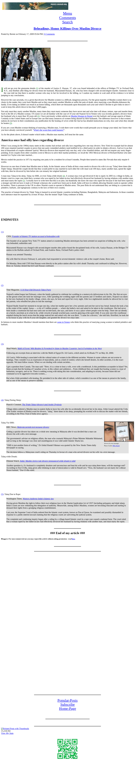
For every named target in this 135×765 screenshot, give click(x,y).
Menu (67, 13)
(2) (2, 285)
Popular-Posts (67, 700)
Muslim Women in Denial (81, 116)
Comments (67, 17)
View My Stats (7, 733)
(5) (2, 494)
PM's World (116, 446)
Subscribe (67, 704)
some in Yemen (63, 322)
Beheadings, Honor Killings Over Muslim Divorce (67, 28)
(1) (2, 232)
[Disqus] (67, 588)
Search (67, 22)
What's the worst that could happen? (49, 130)
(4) (2, 400)
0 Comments (49, 34)
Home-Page (67, 709)
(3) (2, 344)
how (73, 539)
